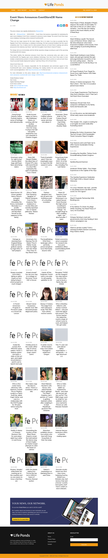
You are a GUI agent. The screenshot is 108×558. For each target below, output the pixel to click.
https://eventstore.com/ (34, 70)
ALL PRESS (32, 10)
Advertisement (52, 542)
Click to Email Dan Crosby (21, 86)
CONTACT (42, 10)
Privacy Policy (51, 539)
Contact (50, 544)
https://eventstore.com (19, 87)
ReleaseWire (39, 31)
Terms (49, 537)
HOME (13, 10)
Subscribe (84, 545)
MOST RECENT (22, 10)
